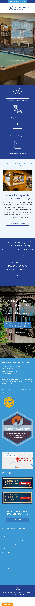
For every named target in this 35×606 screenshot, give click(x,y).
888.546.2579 (13, 371)
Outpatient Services (7, 548)
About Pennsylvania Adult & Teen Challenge (13, 556)
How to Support (6, 568)
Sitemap (22, 594)
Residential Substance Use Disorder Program (13, 540)
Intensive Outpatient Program (10, 544)
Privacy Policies (6, 576)
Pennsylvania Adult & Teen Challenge (15, 592)
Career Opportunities (7, 572)
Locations (4, 560)
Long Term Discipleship (8, 536)
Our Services (5, 532)
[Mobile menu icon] (4, 8)
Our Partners (5, 564)
